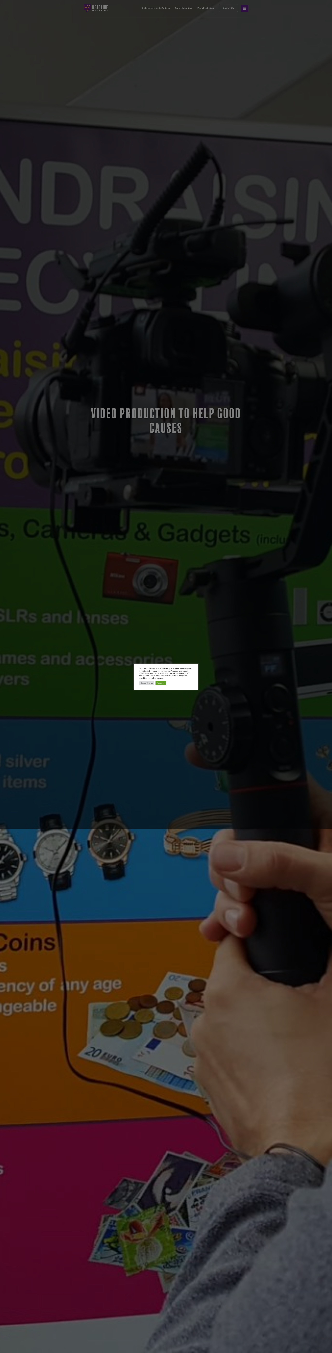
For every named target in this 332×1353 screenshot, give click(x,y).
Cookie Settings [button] (147, 683)
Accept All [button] (161, 683)
